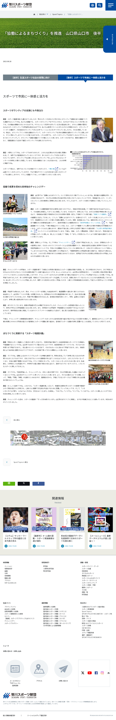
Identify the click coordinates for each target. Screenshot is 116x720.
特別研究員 (47, 571)
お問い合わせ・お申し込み (12, 651)
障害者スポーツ (87, 576)
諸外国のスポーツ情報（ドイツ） (54, 614)
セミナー (8, 616)
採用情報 (8, 576)
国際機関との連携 (49, 607)
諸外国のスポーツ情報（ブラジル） (55, 621)
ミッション (8, 566)
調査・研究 (84, 562)
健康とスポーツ (87, 587)
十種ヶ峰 (51, 169)
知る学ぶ (42, 14)
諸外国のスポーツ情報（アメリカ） (55, 616)
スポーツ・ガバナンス (89, 580)
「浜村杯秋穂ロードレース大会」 (90, 223)
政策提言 (85, 571)
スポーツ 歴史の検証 (89, 621)
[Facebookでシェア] (38, 484)
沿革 (6, 573)
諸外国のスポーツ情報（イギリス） (55, 611)
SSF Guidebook (10, 583)
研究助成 (85, 594)
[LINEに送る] (9, 484)
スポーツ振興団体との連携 (14, 614)
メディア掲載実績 (88, 632)
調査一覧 (85, 592)
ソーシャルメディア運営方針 (37, 715)
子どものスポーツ (88, 573)
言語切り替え (92, 5)
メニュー (110, 5)
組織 (6, 571)
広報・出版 (85, 630)
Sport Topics (57, 14)
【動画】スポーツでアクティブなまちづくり (19, 618)
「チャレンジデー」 (64, 242)
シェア (38, 52)
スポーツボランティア (89, 583)
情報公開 (8, 578)
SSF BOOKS (86, 628)
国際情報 (45, 603)
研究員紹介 (45, 562)
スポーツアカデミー (11, 623)
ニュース (6, 646)
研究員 (45, 566)
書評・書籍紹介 (87, 635)
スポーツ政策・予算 (88, 585)
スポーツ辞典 (86, 625)
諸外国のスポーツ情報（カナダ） (54, 618)
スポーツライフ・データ (90, 566)
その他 (84, 590)
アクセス (7, 580)
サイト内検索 (99, 5)
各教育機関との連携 (11, 611)
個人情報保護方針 (9, 715)
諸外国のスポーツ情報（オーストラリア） (57, 623)
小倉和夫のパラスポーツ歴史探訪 (93, 607)
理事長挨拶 (8, 568)
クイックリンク (112, 39)
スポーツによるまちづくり (91, 578)
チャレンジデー (10, 621)
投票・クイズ (86, 618)
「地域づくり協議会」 (100, 214)
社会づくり (7, 603)
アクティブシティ (10, 607)
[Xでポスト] (24, 484)
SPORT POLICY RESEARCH (92, 637)
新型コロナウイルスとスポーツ (92, 623)
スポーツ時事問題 (88, 609)
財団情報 (6, 562)
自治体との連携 (10, 609)
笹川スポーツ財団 (34, 14)
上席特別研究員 (48, 568)
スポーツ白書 (86, 568)
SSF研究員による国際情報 (52, 625)
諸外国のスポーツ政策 (50, 609)
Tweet (24, 52)
